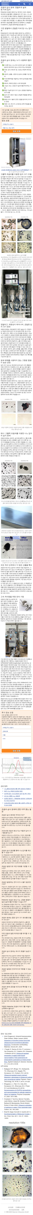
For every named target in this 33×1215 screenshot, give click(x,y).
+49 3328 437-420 (6, 1)
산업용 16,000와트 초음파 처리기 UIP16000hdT (15, 170)
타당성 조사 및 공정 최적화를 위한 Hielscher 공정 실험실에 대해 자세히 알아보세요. (16, 1024)
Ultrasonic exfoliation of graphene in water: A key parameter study (18, 1106)
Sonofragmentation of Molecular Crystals (17, 1114)
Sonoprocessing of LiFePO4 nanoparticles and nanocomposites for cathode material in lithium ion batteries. (17, 1092)
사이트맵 (10, 1207)
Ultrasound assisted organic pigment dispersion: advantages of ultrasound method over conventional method (18, 1077)
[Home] (5, 4)
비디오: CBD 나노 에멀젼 (12, 796)
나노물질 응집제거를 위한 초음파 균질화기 (17, 789)
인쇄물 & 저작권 (20, 1207)
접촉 (23, 1209)
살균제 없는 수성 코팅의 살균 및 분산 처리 (17, 794)
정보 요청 (16, 131)
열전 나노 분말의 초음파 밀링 (13, 791)
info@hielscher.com (26, 1)
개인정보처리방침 (14, 1209)
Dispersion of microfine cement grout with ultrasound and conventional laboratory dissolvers (17, 1042)
